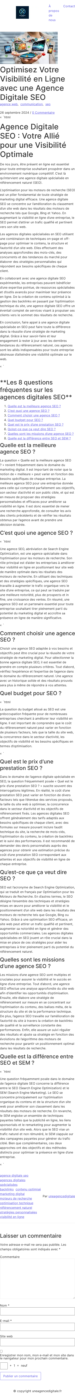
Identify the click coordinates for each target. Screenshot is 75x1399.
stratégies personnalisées (18, 1212)
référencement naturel (16, 1208)
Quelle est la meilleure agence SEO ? (34, 406)
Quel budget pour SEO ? (25, 420)
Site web (6, 1336)
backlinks (7, 1189)
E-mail (6, 1320)
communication (31, 104)
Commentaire (10, 1256)
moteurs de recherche (16, 1198)
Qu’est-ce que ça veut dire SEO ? (32, 429)
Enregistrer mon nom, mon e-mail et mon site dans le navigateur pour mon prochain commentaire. (37, 1357)
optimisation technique (16, 1203)
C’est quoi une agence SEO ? (28, 411)
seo (48, 104)
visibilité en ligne (12, 1217)
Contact (69, 6)
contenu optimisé (28, 1189)
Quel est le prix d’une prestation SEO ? (35, 424)
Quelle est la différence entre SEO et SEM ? (39, 438)
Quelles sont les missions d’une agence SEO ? (41, 434)
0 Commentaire (43, 112)
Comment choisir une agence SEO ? (34, 415)
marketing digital (12, 1194)
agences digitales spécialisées (12, 1182)
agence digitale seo (14, 1175)
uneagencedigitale (61, 1196)
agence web (9, 104)
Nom (4, 1305)
